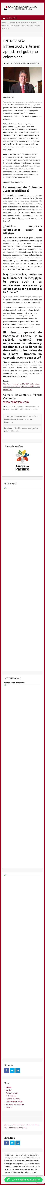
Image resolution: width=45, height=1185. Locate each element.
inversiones (19, 409)
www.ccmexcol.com (16, 402)
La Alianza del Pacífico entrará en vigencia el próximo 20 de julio (21, 429)
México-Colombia (31, 409)
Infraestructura (8, 409)
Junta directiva (11, 1096)
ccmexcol (9, 63)
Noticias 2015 (35, 23)
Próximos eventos (12, 1093)
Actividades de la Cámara (15, 1104)
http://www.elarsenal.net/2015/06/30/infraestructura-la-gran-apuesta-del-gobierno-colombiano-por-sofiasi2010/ (22, 387)
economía (18, 406)
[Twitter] (12, 1070)
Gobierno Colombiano (31, 406)
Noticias (8, 1090)
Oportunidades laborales (14, 1102)
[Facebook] (6, 1070)
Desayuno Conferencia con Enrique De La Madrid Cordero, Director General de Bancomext (21, 419)
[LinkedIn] (17, 1070)
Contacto (9, 1107)
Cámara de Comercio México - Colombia (14, 23)
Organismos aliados (13, 1099)
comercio (9, 406)
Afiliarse (8, 1087)
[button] (23, 1179)
